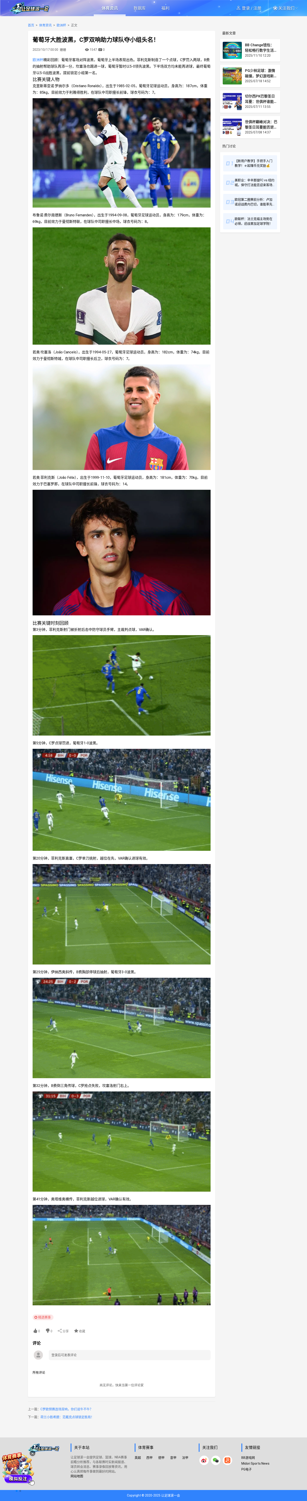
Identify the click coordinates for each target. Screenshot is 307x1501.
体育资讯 (110, 8)
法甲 (185, 1457)
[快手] (227, 1460)
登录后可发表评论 (64, 1355)
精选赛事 (44, 1317)
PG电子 (246, 1469)
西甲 (149, 1457)
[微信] (215, 1460)
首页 (31, 25)
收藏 (81, 1331)
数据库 (139, 8)
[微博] (204, 1460)
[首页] (47, 1465)
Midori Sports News (255, 1463)
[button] (286, 8)
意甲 (173, 1457)
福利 (165, 8)
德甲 (161, 1457)
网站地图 (77, 1476)
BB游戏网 (248, 1457)
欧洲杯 (61, 25)
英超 (138, 1457)
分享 (65, 1331)
